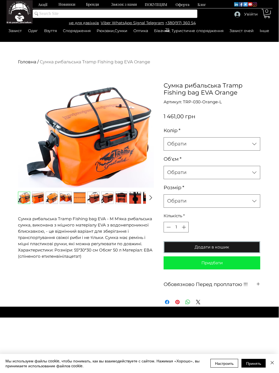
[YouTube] (250, 4)
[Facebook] (241, 4)
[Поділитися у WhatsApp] (188, 302)
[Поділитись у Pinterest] (177, 302)
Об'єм (173, 159)
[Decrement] (168, 227)
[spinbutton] (176, 227)
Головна (27, 61)
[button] (267, 13)
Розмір (174, 188)
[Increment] (184, 227)
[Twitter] (245, 4)
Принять (253, 363)
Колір (172, 130)
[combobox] (212, 144)
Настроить (224, 363)
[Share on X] (198, 302)
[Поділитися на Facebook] (167, 302)
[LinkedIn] (236, 4)
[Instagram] (255, 4)
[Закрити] (272, 363)
